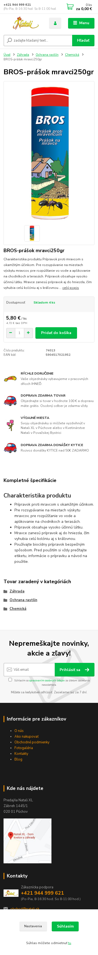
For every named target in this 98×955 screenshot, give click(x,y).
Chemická (72, 55)
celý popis (70, 288)
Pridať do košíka (56, 332)
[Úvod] (22, 23)
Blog (18, 759)
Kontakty (21, 753)
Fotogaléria (23, 748)
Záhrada (23, 55)
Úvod (7, 55)
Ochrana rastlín (47, 55)
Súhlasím (65, 926)
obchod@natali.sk (24, 909)
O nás (19, 730)
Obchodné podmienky (32, 742)
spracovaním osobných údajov (47, 680)
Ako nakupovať (26, 736)
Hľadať (83, 40)
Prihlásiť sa (70, 669)
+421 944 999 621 (17, 5)
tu (69, 943)
